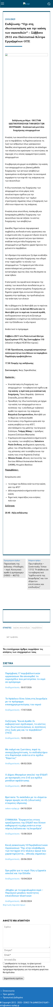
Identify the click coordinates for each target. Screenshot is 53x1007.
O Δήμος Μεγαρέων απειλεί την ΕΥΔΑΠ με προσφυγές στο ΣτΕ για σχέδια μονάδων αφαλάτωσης (26, 777)
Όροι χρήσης (9, 994)
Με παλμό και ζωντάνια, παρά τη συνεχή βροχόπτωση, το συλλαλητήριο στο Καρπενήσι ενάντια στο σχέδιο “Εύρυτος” (26, 753)
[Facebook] (5, 602)
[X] (12, 602)
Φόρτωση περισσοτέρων (14, 905)
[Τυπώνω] (25, 602)
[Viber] (31, 602)
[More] (45, 602)
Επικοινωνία (8, 991)
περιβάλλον (37, 627)
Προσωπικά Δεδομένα (13, 997)
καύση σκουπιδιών (21, 627)
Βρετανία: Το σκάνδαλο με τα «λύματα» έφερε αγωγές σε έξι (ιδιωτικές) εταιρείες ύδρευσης (26, 800)
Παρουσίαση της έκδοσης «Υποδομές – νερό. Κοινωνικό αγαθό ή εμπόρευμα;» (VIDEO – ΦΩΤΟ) (14, 569)
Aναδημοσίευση (12, 687)
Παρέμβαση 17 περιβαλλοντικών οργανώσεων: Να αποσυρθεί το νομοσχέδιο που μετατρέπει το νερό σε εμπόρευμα (25, 677)
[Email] (18, 602)
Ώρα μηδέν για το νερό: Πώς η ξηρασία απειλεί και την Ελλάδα (25, 872)
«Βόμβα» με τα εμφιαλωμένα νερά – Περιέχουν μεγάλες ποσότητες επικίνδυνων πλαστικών (24, 893)
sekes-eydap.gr (12, 808)
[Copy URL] (38, 602)
